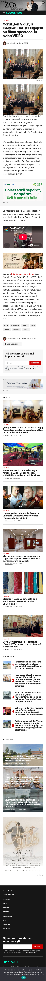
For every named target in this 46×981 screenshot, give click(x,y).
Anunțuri (6, 925)
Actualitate (10, 797)
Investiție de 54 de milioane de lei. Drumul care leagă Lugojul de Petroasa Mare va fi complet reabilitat (28, 665)
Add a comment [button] (13, 344)
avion (6, 325)
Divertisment (8, 916)
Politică (6, 907)
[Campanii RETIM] (23, 191)
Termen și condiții (30, 952)
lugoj (33, 325)
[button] (4, 12)
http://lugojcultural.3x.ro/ (22, 274)
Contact (6, 929)
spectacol (16, 329)
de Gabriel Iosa (10, 786)
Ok (24, 978)
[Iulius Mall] (23, 5)
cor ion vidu (15, 325)
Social (8, 774)
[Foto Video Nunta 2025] (23, 384)
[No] (43, 974)
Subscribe (35, 363)
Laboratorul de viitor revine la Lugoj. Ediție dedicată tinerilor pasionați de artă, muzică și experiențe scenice (29, 711)
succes (26, 329)
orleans (6, 329)
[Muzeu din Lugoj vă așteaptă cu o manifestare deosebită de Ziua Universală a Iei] (23, 583)
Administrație (8, 895)
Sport (5, 920)
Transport (9, 753)
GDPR (26, 368)
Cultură (6, 20)
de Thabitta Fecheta (11, 763)
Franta (25, 325)
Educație (6, 899)
